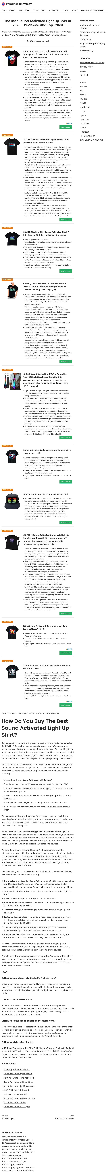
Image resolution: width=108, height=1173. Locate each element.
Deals (27, 10)
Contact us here (46, 962)
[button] (58, 10)
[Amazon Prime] (69, 123)
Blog (20, 10)
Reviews (12, 10)
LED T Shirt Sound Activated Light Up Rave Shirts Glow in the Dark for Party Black (46, 141)
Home (4, 10)
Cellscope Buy (86, 50)
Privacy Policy (86, 67)
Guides (35, 10)
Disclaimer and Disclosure (92, 62)
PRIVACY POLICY (88, 136)
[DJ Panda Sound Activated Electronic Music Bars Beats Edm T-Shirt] (12, 672)
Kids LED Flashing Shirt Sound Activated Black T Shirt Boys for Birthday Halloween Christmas (46, 233)
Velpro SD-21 (86, 39)
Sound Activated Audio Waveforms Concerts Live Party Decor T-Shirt (47, 452)
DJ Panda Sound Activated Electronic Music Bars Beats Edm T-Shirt (46, 667)
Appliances (85, 107)
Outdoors (85, 123)
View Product (65, 127)
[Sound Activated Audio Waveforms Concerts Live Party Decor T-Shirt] (12, 457)
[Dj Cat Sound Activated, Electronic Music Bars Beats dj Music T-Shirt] (12, 632)
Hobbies (85, 119)
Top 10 (43, 10)
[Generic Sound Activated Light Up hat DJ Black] (12, 501)
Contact (84, 75)
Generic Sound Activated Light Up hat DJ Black (45, 494)
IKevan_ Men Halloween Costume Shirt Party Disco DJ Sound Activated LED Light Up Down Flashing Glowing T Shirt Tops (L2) (44, 286)
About (83, 71)
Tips (83, 111)
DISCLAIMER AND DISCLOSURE (92, 10)
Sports (83, 115)
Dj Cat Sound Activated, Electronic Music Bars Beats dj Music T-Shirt (45, 627)
